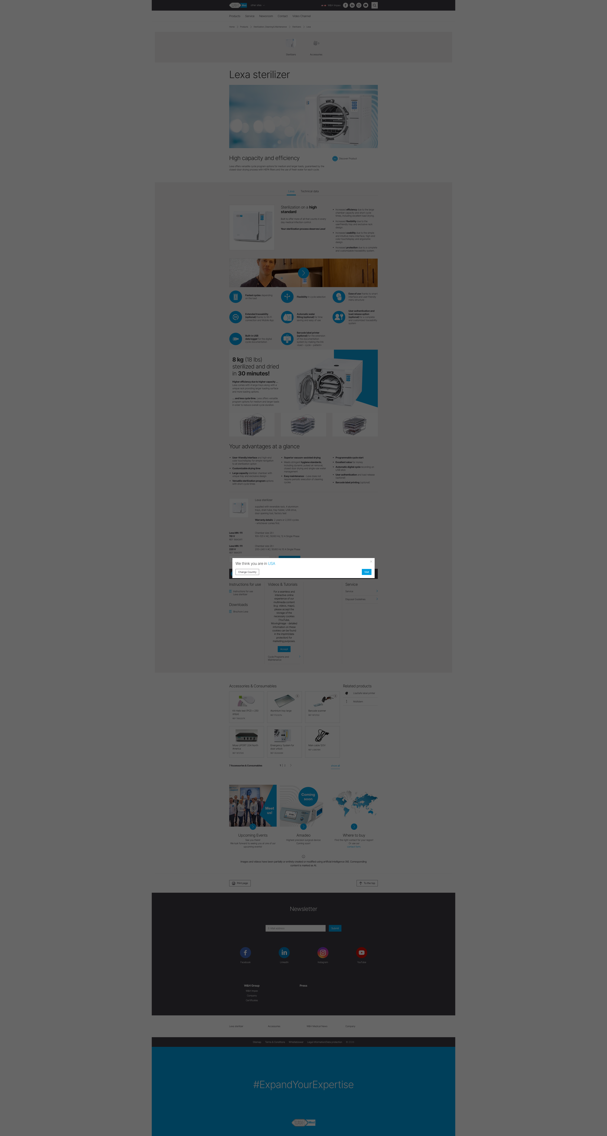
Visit (366, 572)
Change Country (247, 572)
